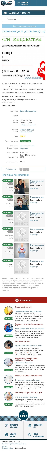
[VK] (27, 169)
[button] (23, 415)
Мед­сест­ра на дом (37, 197)
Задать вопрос (11, 435)
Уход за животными (21, 397)
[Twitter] (24, 169)
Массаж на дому (36, 311)
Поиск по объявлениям (35, 435)
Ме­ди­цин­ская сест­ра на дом (37, 182)
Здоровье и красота (27, 146)
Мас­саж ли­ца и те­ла (22, 341)
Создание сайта (7, 448)
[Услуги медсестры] (21, 235)
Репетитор (28, 363)
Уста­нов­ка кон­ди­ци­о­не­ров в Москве (28, 375)
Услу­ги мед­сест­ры (37, 229)
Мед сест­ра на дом (37, 245)
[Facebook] (21, 169)
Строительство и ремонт (23, 380)
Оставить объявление (11, 425)
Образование (19, 363)
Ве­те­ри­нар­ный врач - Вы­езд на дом (28, 392)
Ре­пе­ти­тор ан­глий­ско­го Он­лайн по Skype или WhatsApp (26, 359)
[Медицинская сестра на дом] (21, 187)
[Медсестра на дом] (21, 203)
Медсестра (24, 148)
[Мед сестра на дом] (21, 251)
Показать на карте (28, 125)
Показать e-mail (26, 132)
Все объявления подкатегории (24, 26)
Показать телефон (27, 129)
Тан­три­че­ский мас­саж (23, 307)
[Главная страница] (7, 3)
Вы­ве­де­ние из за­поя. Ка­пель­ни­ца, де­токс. (29, 324)
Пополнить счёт (35, 425)
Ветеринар (33, 397)
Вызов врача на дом (37, 328)
